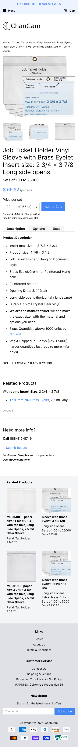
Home (6, 42)
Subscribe (65, 711)
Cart (72, 10)
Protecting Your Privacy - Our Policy (39, 679)
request (15, 334)
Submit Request (17, 448)
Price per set (12, 199)
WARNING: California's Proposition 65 (39, 684)
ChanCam (51, 722)
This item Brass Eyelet (29, 400)
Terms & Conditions (39, 649)
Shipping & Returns (39, 674)
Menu (11, 10)
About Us (39, 644)
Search (39, 639)
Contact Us (39, 668)
